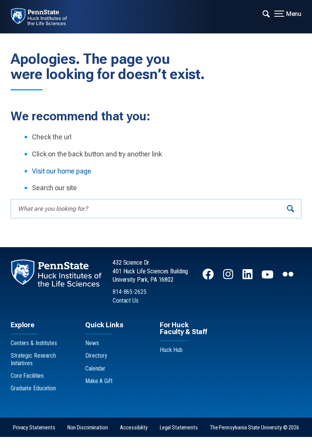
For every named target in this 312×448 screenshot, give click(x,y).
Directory (96, 355)
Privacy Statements (34, 427)
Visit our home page (61, 171)
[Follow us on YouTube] (268, 277)
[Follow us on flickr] (288, 277)
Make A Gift (99, 381)
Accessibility (133, 427)
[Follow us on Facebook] (208, 277)
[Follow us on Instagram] (229, 277)
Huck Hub (171, 349)
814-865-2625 (129, 291)
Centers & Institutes (34, 343)
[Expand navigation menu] (266, 13)
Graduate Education (33, 388)
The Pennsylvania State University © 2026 (254, 427)
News (92, 343)
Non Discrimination (87, 427)
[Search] (290, 208)
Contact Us (125, 300)
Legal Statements (179, 427)
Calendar (95, 368)
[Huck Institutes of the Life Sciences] (44, 17)
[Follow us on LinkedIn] (248, 277)
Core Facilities (27, 375)
